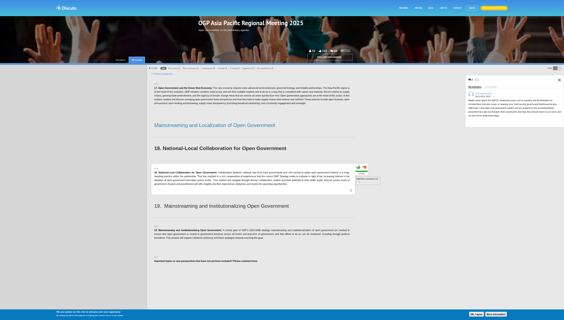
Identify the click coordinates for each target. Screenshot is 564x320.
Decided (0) (222, 68)
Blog (430, 8)
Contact (457, 8)
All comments (474, 87)
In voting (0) (235, 68)
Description (120, 60)
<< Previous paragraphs (162, 73)
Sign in (472, 8)
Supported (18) (248, 68)
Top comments (490, 87)
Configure (350, 109)
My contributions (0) (265, 68)
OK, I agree (476, 314)
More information (496, 314)
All (163, 68)
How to (443, 8)
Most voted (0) (174, 68)
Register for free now (494, 8)
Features (403, 8)
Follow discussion (329, 57)
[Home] (66, 8)
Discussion (137, 60)
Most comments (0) (191, 68)
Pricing (418, 8)
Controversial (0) (208, 68)
